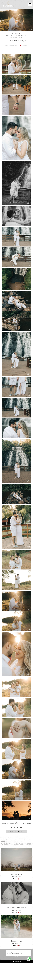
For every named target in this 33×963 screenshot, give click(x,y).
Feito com (16, 961)
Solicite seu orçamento (16, 831)
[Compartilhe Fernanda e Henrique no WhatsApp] (14, 827)
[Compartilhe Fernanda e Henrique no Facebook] (11, 827)
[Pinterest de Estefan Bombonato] (18, 956)
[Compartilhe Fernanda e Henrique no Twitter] (18, 827)
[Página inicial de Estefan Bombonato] (9, 4)
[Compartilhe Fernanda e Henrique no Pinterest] (21, 827)
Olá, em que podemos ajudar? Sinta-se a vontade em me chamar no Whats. (16, 952)
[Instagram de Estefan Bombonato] (15, 956)
